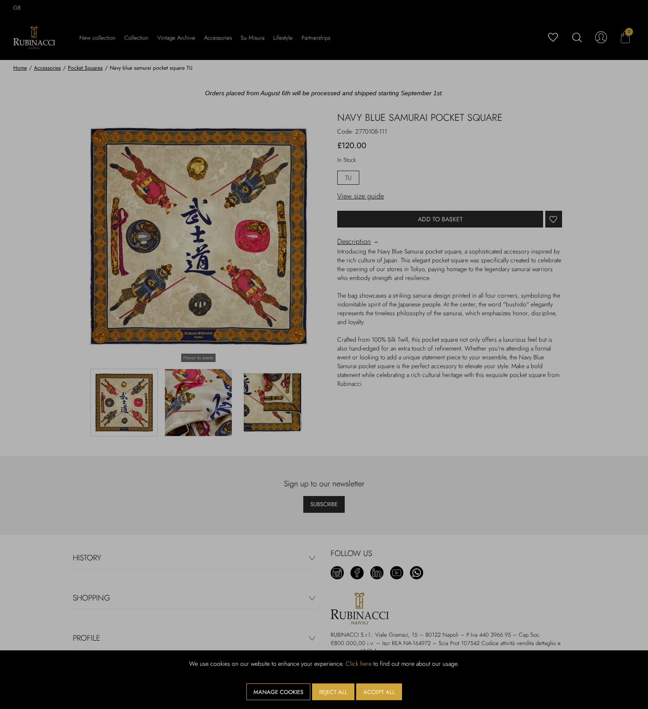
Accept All (379, 692)
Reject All (333, 692)
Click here (359, 663)
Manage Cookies (278, 692)
